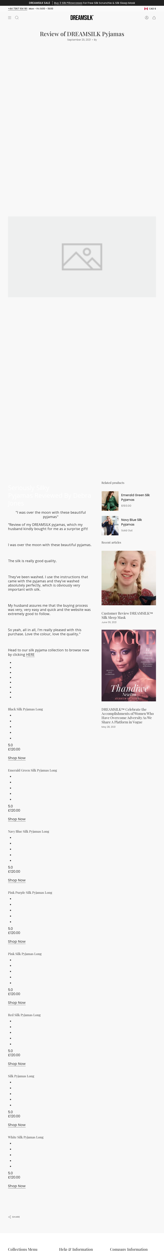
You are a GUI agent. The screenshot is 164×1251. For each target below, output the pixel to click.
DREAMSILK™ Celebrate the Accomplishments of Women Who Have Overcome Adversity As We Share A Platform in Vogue (128, 715)
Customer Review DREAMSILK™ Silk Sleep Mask (127, 615)
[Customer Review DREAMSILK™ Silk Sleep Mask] (129, 578)
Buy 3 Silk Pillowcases (68, 3)
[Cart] (154, 17)
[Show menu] (9, 17)
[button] (16, 17)
